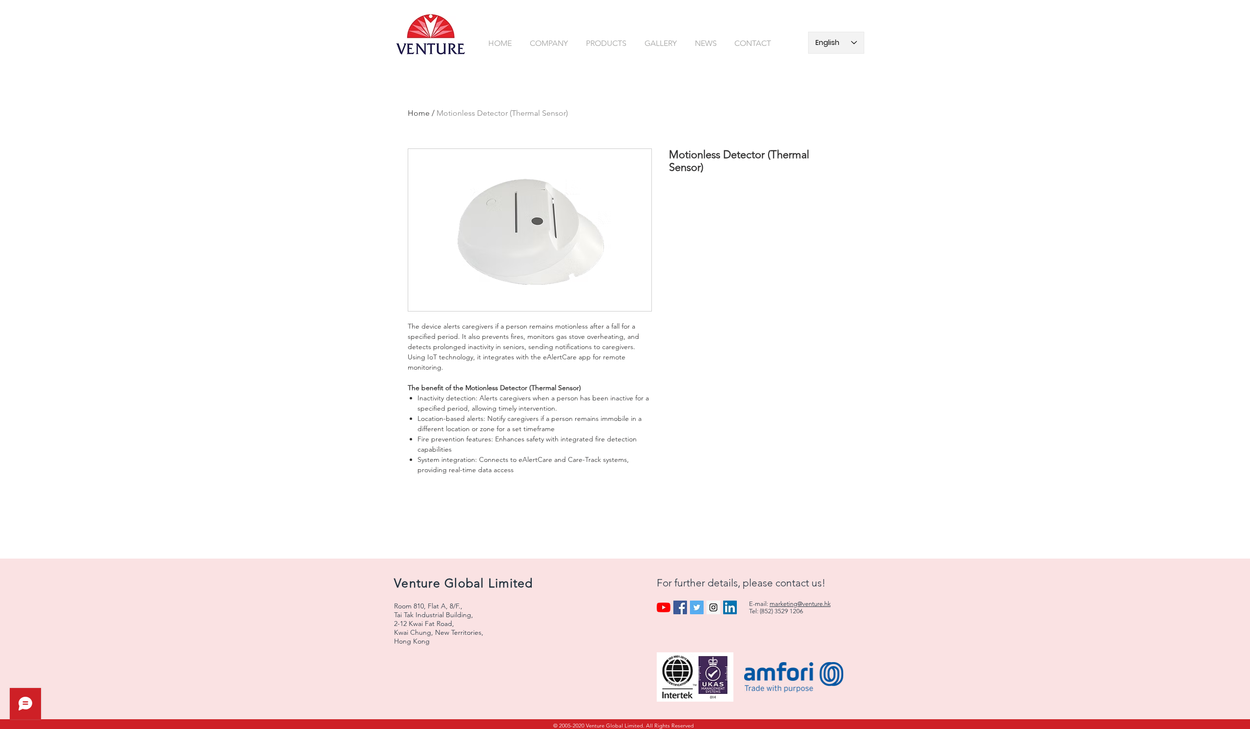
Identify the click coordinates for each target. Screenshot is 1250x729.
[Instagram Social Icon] (713, 607)
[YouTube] (663, 607)
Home (419, 113)
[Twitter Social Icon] (697, 607)
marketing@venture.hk (800, 603)
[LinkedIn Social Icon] (730, 607)
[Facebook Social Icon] (680, 607)
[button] (550, 43)
